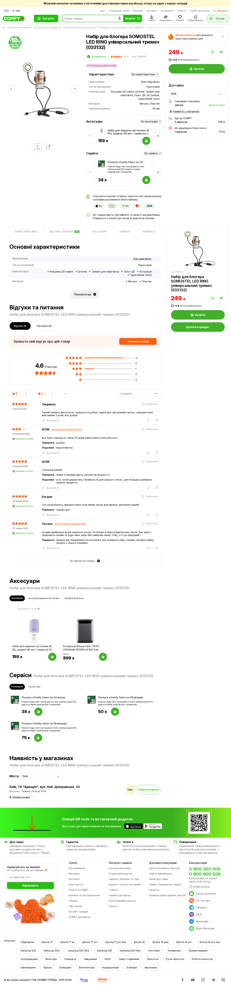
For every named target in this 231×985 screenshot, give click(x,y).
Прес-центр (76, 884)
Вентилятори (87, 967)
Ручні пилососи (175, 959)
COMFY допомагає (200, 10)
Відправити (30, 885)
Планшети (70, 959)
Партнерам (75, 906)
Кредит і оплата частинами (125, 884)
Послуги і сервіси (120, 863)
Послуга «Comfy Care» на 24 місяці (125, 162)
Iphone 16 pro (184, 942)
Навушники (90, 959)
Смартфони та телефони (19, 27)
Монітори (51, 959)
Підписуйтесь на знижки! (23, 867)
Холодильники (29, 959)
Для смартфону (142, 258)
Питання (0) (44, 325)
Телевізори (174, 950)
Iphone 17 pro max (116, 942)
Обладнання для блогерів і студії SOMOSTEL (122, 27)
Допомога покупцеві (163, 863)
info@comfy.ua (201, 886)
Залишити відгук (137, 341)
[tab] (25, 232)
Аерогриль (151, 967)
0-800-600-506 (205, 874)
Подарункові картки (119, 10)
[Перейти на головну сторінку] (4, 27)
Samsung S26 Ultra (78, 950)
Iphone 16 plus (161, 942)
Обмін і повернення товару (165, 884)
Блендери (65, 967)
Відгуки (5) (20, 325)
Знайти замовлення (160, 873)
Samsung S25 (104, 950)
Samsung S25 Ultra (130, 950)
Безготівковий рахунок (122, 900)
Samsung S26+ (52, 950)
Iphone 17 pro (90, 942)
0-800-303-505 (204, 869)
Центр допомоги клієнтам (164, 868)
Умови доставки (158, 879)
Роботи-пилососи (202, 959)
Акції (102, 10)
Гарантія (154, 889)
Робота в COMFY (79, 889)
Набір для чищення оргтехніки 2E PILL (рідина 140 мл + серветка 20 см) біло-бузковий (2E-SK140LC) (129, 132)
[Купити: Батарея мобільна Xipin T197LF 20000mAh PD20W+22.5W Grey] (103, 657)
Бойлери (132, 967)
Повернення (167, 10)
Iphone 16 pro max (210, 942)
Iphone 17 (47, 942)
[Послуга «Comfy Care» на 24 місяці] (101, 163)
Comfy (73, 863)
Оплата (113, 906)
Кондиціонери (110, 967)
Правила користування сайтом (167, 895)
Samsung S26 (28, 950)
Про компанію (77, 868)
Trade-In (182, 10)
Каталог (48, 18)
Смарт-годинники (129, 959)
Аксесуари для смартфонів (47, 27)
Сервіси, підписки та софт (124, 879)
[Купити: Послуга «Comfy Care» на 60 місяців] (38, 738)
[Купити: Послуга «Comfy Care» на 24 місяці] (38, 712)
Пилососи (152, 959)
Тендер (73, 900)
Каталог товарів (78, 911)
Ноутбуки (154, 950)
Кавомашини (28, 967)
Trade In (113, 889)
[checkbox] (23, 608)
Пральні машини (198, 950)
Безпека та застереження (84, 895)
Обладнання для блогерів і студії (80, 27)
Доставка (152, 10)
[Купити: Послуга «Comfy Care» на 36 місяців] (115, 712)
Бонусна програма (120, 868)
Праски (47, 967)
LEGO (108, 959)
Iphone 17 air (67, 942)
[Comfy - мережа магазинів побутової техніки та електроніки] (16, 18)
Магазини (138, 10)
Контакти (74, 879)
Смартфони (27, 942)
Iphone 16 (139, 942)
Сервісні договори (120, 895)
